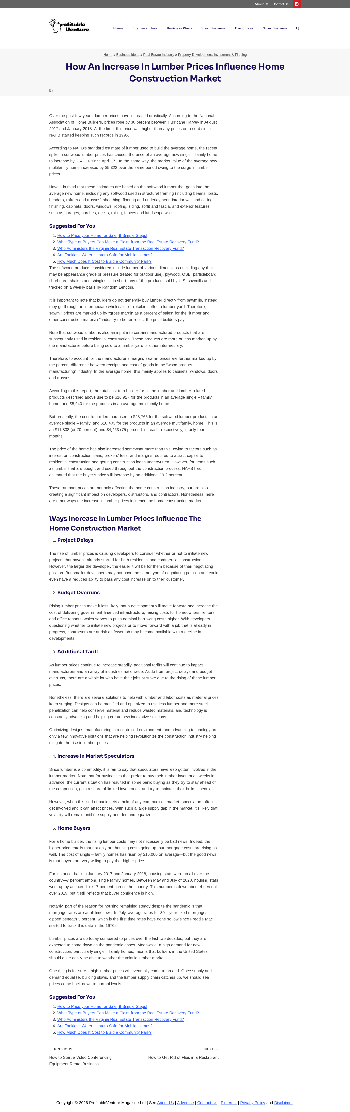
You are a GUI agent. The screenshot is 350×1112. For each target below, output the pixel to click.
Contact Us (281, 4)
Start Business (213, 28)
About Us (261, 4)
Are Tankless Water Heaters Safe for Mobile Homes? (105, 255)
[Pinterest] (297, 4)
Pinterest (229, 1102)
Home (118, 28)
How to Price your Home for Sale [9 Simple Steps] (102, 235)
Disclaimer (283, 1102)
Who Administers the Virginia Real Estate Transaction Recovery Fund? (120, 248)
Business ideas (145, 28)
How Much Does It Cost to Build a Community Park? (104, 261)
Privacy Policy (252, 1102)
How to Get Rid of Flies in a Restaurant (183, 1053)
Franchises (244, 28)
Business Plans (179, 28)
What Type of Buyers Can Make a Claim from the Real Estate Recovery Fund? (128, 242)
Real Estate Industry (158, 55)
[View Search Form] (297, 28)
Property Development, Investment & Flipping (212, 55)
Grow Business (275, 28)
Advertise (185, 1102)
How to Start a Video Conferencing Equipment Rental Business (80, 1056)
